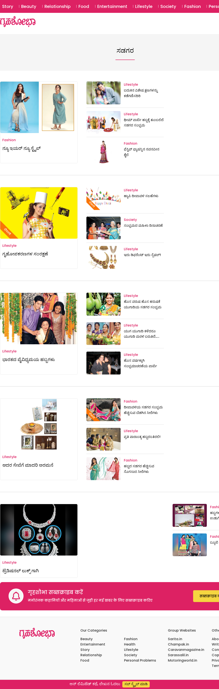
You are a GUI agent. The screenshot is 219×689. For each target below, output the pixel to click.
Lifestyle (143, 6)
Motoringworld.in (182, 660)
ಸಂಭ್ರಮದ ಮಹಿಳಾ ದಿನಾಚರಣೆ (143, 225)
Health (129, 644)
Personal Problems (140, 660)
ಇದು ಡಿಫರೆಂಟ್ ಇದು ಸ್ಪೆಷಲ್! (142, 254)
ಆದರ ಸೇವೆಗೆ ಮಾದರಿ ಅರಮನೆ (27, 465)
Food (83, 6)
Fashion (192, 6)
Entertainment (112, 6)
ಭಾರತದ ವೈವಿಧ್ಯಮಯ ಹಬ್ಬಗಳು (28, 359)
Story (7, 6)
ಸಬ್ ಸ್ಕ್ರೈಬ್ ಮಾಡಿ (136, 684)
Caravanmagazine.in (186, 649)
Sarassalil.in (178, 655)
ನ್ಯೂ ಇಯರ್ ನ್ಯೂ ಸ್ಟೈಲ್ (21, 148)
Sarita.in (175, 639)
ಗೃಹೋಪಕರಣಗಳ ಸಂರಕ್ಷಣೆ (25, 254)
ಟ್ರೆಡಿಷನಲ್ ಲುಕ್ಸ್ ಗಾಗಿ (22, 571)
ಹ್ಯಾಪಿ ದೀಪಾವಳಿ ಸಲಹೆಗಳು (141, 195)
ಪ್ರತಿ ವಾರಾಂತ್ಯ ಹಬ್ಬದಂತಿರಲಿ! (142, 436)
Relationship (57, 6)
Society (168, 6)
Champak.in (178, 644)
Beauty (28, 6)
